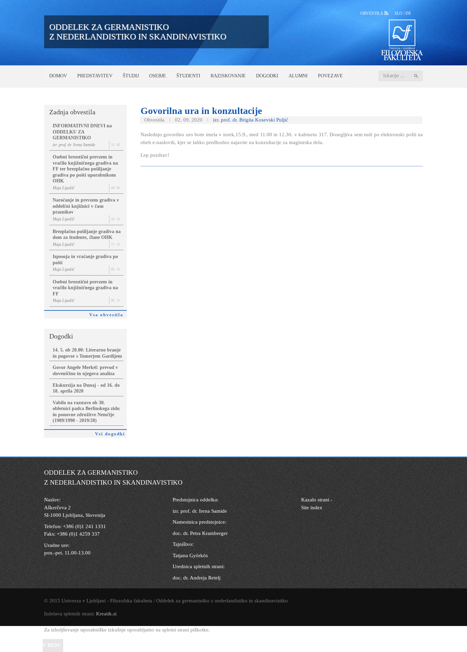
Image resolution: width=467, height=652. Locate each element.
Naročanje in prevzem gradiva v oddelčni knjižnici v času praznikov (86, 206)
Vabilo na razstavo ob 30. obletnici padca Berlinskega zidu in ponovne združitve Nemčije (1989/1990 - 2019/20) (86, 411)
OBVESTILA (372, 13)
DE (408, 13)
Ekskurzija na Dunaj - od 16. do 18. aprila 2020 (86, 388)
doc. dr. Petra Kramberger (200, 533)
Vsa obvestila (108, 314)
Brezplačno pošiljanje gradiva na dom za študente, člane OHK (87, 234)
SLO (399, 13)
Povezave (330, 75)
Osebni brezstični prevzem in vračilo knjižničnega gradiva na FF (85, 287)
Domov (58, 75)
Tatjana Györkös (190, 555)
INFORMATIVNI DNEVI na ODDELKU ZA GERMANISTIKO (82, 131)
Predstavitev (94, 75)
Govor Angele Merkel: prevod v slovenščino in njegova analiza (85, 370)
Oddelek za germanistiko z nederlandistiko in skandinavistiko (137, 31)
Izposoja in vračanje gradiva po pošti (85, 259)
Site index (311, 507)
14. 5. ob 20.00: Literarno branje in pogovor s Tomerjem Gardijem (87, 353)
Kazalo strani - (316, 499)
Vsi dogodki (111, 434)
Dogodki (267, 75)
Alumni (298, 75)
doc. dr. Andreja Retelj (197, 577)
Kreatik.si (106, 613)
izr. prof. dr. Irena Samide (200, 511)
